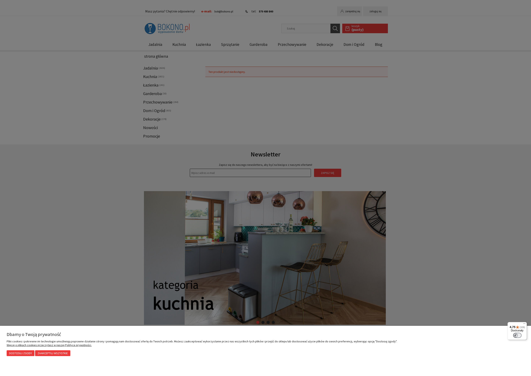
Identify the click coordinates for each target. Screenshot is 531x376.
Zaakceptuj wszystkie (53, 353)
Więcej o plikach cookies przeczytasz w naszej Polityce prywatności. (49, 345)
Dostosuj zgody (20, 353)
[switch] (517, 335)
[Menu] (524, 324)
